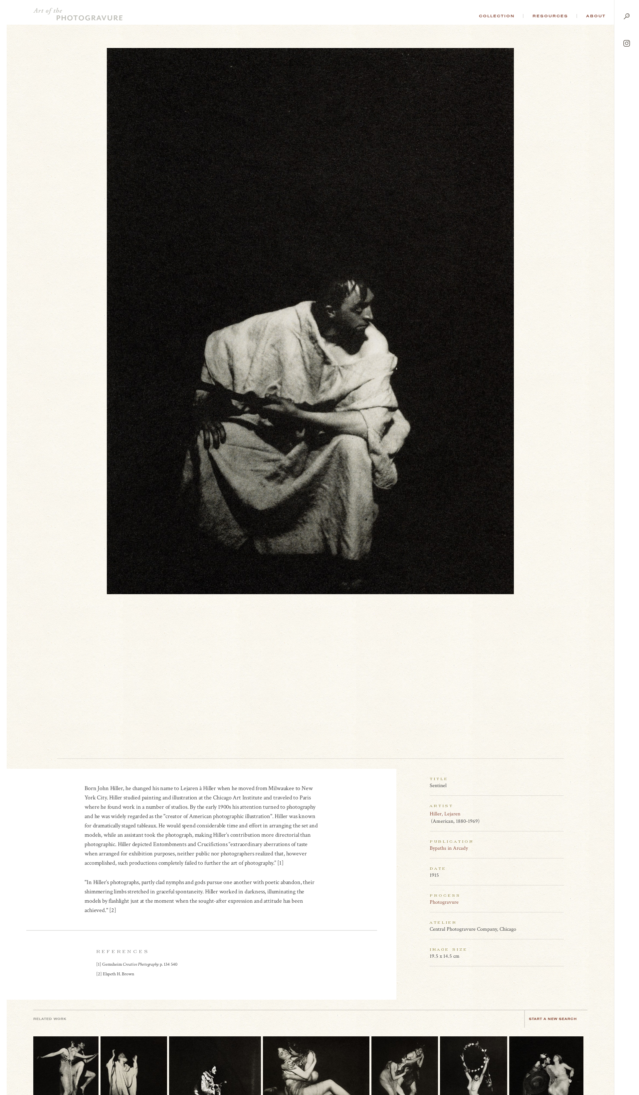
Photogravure (444, 902)
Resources (550, 16)
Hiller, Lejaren (445, 813)
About (596, 16)
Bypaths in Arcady (449, 848)
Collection (497, 16)
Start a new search (553, 1019)
